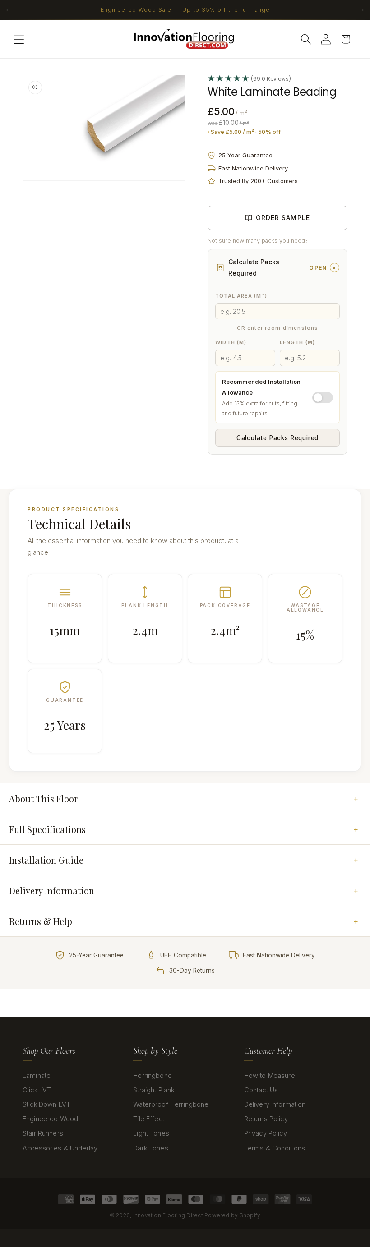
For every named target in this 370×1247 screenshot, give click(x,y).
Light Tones (151, 1133)
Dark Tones (150, 1148)
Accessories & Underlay (60, 1148)
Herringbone (152, 1075)
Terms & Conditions (274, 1148)
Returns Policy (266, 1119)
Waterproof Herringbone (170, 1104)
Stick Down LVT (46, 1104)
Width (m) (230, 342)
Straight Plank (153, 1090)
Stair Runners (43, 1133)
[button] (19, 39)
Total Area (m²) (241, 296)
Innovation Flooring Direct (168, 1215)
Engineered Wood (50, 1119)
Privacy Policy (265, 1133)
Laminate (37, 1075)
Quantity (220, 470)
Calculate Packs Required (277, 438)
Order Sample (283, 217)
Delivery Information (275, 1104)
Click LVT (37, 1090)
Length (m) (297, 342)
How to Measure (269, 1075)
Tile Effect (148, 1119)
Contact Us (261, 1090)
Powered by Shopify (232, 1215)
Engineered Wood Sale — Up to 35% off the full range (185, 9)
